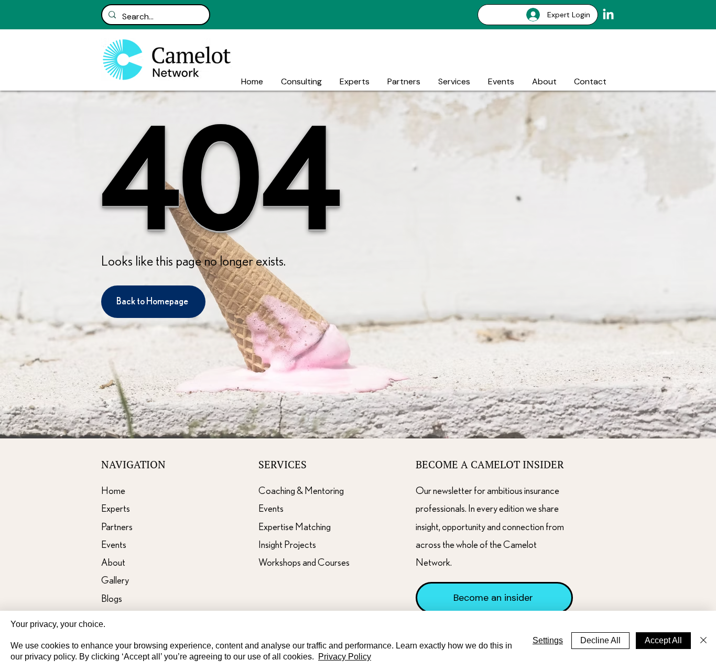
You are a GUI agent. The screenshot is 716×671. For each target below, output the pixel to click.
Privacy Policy (344, 656)
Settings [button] (548, 640)
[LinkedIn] (608, 14)
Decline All (600, 640)
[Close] (703, 641)
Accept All (663, 640)
